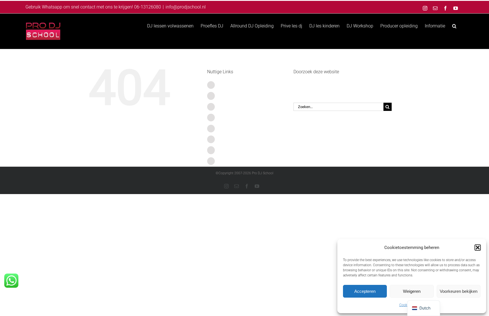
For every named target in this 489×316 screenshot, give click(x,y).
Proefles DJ (229, 95)
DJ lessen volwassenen (241, 85)
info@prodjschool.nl (186, 7)
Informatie (228, 161)
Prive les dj (229, 117)
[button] (478, 247)
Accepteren (365, 291)
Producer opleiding (237, 150)
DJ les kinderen (233, 128)
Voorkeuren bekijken (458, 291)
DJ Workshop (231, 139)
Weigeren (412, 291)
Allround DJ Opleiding (239, 106)
